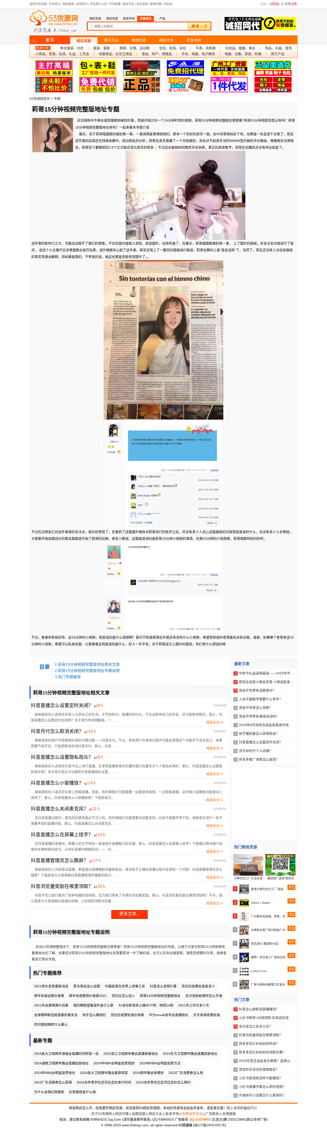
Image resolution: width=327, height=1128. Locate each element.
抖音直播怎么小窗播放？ (57, 783)
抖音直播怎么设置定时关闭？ (62, 705)
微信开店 (128, 4)
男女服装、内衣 (72, 48)
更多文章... (129, 913)
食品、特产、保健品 (157, 54)
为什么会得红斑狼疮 (49, 1092)
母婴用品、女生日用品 (115, 54)
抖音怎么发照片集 (163, 986)
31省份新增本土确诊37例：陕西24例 (145, 1005)
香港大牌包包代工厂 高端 (267, 889)
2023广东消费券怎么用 (186, 1073)
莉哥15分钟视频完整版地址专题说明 (89, 671)
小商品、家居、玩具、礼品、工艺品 (62, 54)
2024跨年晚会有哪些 (148, 1073)
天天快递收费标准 (206, 1015)
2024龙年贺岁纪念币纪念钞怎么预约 (163, 1082)
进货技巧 (82, 4)
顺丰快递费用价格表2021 (88, 996)
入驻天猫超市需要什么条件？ (260, 699)
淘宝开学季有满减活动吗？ (259, 716)
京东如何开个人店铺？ (255, 751)
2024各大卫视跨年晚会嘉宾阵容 (104, 1073)
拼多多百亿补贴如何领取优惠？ (262, 1052)
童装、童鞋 (101, 48)
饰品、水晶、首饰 (278, 48)
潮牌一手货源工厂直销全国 (268, 957)
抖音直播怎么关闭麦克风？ (59, 808)
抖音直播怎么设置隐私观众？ (62, 757)
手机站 (168, 4)
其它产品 (277, 54)
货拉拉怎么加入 (123, 996)
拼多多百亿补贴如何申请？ (259, 1043)
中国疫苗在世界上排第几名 (125, 986)
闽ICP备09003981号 (209, 1125)
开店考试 (54, 4)
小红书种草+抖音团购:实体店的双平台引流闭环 (274, 1018)
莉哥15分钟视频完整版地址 (160, 996)
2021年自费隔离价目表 (51, 1005)
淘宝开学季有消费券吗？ (257, 690)
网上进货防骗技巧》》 (243, 1108)
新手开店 (111, 40)
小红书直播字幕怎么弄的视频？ (262, 1087)
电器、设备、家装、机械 (243, 54)
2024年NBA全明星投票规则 (114, 1063)
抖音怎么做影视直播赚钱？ (259, 1009)
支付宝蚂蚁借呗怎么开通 (203, 996)
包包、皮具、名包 (172, 48)
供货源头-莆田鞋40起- (265, 943)
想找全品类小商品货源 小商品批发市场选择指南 (274, 682)
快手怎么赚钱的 (94, 1015)
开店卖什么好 (98, 4)
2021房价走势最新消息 (51, 986)
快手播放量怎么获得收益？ (259, 733)
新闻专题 (156, 4)
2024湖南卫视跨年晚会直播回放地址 (61, 1063)
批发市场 (194, 40)
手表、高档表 (206, 48)
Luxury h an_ (259, 971)
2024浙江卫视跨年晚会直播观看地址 (130, 1054)
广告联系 (212, 1114)
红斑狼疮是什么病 (82, 1092)
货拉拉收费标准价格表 (127, 1015)
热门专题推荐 (69, 677)
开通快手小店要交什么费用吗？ (262, 1095)
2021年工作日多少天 (193, 1005)
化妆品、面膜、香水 (240, 48)
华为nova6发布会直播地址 (168, 1015)
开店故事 (115, 4)
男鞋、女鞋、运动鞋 (134, 48)
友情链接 (229, 1114)
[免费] (291, 4)
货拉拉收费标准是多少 (198, 986)
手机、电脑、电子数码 (198, 54)
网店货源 (84, 41)
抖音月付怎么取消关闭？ (57, 731)
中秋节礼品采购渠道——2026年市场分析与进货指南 (278, 673)
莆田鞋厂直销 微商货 (280, 878)
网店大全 (166, 40)
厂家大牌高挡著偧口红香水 (268, 984)
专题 (57, 98)
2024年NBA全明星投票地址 (54, 1073)
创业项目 (142, 4)
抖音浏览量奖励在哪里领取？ (62, 886)
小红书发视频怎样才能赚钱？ (260, 1078)
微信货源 (139, 40)
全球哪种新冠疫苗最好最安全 (56, 1015)
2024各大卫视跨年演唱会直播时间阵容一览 (66, 1054)
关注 (291, 887)
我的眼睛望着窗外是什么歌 (93, 1005)
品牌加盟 (138, 1114)
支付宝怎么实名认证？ (255, 1026)
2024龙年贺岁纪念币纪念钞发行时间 (104, 1082)
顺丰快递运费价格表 (49, 996)
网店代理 (122, 1114)
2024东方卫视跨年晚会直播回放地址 (190, 1054)
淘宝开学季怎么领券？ (255, 708)
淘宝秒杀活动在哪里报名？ (259, 1069)
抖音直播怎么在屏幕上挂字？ (62, 834)
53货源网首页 (39, 98)
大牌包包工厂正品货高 (248, 878)
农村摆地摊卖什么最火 (51, 1024)
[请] (274, 4)
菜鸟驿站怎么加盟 (86, 986)
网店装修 (68, 4)
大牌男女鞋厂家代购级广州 (268, 930)
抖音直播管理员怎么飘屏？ (59, 860)
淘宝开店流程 (38, 4)
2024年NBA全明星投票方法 (159, 1063)
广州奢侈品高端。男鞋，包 (268, 916)
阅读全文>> (214, 722)
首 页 (50, 40)
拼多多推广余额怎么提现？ (259, 759)
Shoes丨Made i (261, 903)
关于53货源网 (101, 1114)
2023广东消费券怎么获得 (53, 1082)
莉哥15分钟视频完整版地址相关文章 (89, 664)
